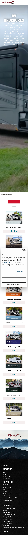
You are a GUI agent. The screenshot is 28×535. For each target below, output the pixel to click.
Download (14, 231)
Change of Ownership (10, 517)
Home (2, 194)
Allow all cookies (14, 275)
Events (5, 472)
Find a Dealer (7, 485)
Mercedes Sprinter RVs (10, 498)
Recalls (5, 510)
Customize (13, 280)
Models (5, 466)
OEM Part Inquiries (9, 515)
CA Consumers (7, 523)
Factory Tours (7, 521)
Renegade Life (7, 469)
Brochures (6, 489)
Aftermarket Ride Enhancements (13, 528)
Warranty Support (9, 508)
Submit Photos (7, 479)
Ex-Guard (6, 526)
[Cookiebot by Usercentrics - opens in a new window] (20, 250)
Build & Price (7, 487)
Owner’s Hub (7, 506)
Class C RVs (6, 496)
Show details (20, 271)
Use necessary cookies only (14, 284)
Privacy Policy (7, 262)
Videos (5, 491)
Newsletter (6, 476)
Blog (4, 474)
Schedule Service (8, 513)
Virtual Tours (7, 494)
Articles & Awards (8, 500)
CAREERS (5, 531)
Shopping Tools (8, 194)
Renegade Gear (7, 519)
